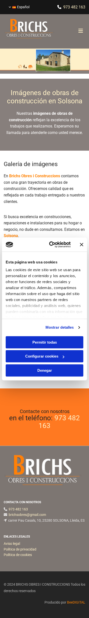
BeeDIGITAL (76, 602)
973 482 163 (59, 422)
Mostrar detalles (59, 327)
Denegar (44, 370)
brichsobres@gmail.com (27, 515)
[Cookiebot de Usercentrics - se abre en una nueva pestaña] (52, 244)
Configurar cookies (41, 356)
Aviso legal (12, 544)
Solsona (11, 235)
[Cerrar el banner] (81, 244)
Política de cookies (18, 555)
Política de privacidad (20, 549)
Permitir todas (44, 342)
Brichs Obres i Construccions (34, 176)
